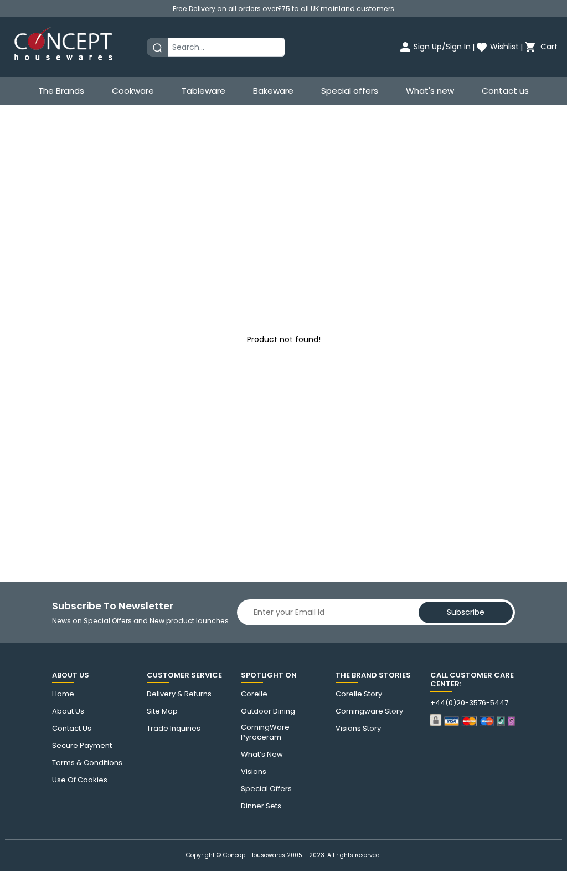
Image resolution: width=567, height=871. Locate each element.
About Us (68, 711)
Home (63, 694)
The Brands (61, 90)
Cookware (133, 90)
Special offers (349, 90)
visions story (358, 729)
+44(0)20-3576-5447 (469, 703)
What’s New (262, 755)
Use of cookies (79, 780)
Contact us (505, 90)
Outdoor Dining (268, 711)
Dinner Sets (261, 806)
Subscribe (465, 612)
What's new (430, 90)
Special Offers (266, 789)
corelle (254, 694)
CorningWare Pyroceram (265, 732)
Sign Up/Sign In (442, 46)
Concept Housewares (254, 855)
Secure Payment (82, 746)
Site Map (162, 711)
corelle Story (359, 694)
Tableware (203, 90)
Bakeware (273, 90)
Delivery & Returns (179, 694)
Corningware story (369, 711)
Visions (253, 772)
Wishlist (504, 46)
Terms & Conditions (87, 763)
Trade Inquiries (173, 729)
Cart (548, 46)
